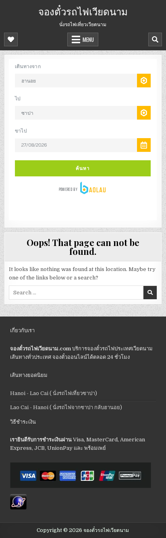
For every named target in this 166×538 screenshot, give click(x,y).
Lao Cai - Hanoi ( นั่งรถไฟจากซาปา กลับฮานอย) (66, 407)
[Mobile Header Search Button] (155, 39)
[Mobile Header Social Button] (11, 39)
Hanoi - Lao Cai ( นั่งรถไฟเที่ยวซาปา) (53, 393)
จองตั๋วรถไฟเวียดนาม (83, 11)
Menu (88, 39)
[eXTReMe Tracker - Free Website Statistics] (18, 508)
